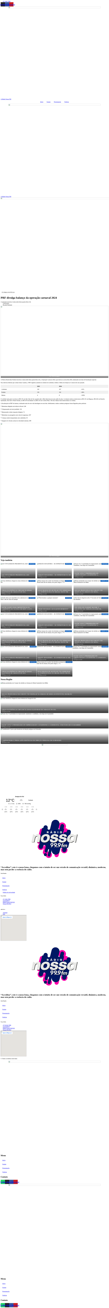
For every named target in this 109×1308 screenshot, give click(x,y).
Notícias (66, 102)
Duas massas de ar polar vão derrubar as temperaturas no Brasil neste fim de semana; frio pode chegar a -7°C (78, 292)
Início (41, 102)
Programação (57, 102)
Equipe (48, 102)
